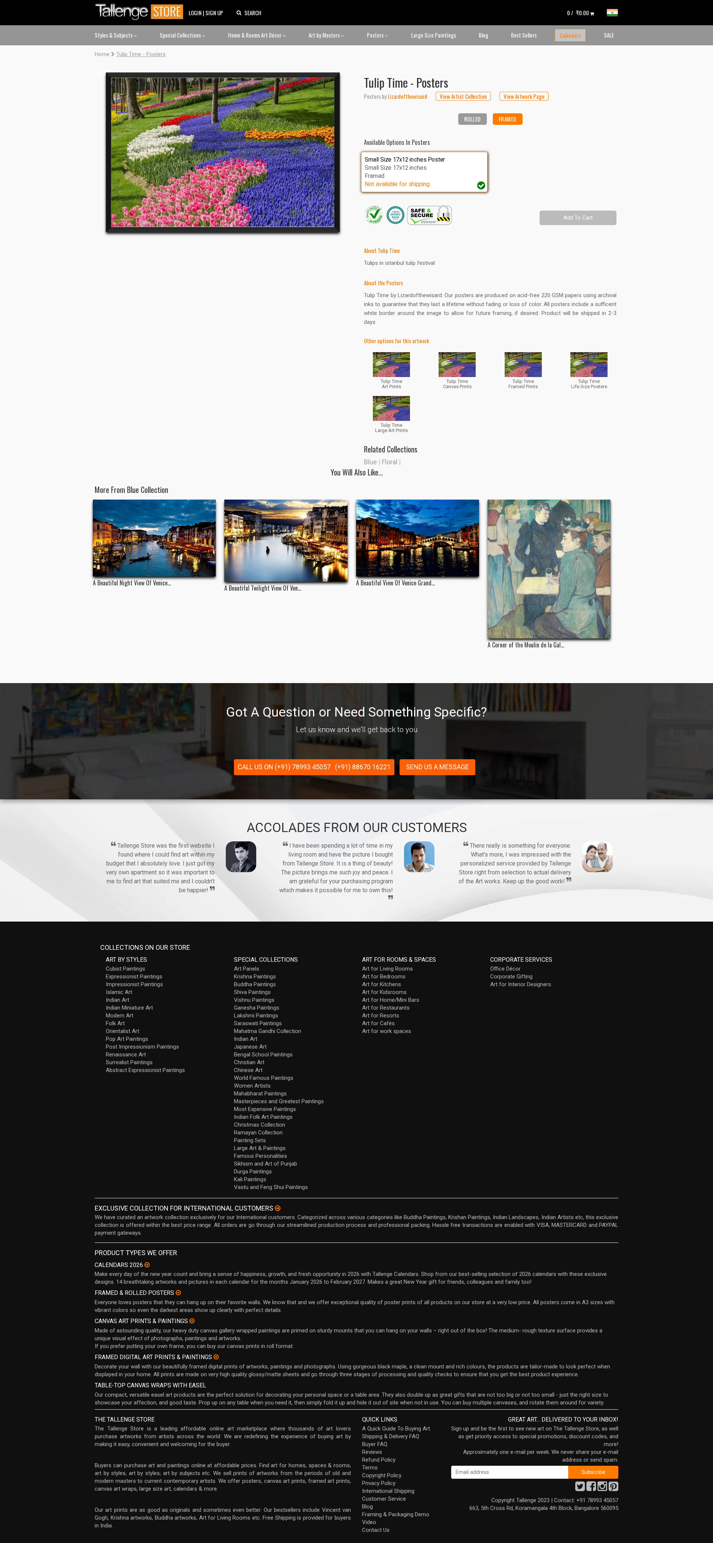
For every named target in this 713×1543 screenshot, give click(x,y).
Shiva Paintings (252, 992)
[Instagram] (602, 1488)
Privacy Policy (378, 1483)
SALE (609, 35)
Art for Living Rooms (387, 968)
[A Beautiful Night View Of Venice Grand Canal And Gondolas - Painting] (154, 538)
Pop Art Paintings (127, 1039)
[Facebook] (591, 1488)
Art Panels (246, 968)
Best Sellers (524, 35)
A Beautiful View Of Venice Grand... (395, 583)
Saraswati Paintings (258, 1023)
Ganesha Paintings (256, 1007)
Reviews (372, 1452)
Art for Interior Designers (520, 984)
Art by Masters (325, 35)
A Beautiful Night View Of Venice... (132, 583)
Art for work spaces (386, 1031)
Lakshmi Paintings (256, 1015)
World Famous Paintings (263, 1078)
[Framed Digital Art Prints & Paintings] (216, 1357)
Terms (370, 1467)
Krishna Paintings (255, 976)
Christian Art (249, 1062)
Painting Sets (250, 1140)
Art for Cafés (378, 1023)
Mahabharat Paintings (260, 1093)
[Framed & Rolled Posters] (178, 1293)
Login (195, 13)
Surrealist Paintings (129, 1062)
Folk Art (115, 1023)
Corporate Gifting (511, 976)
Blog (483, 35)
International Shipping (388, 1491)
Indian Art (117, 1000)
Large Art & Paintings (260, 1148)
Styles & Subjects (114, 35)
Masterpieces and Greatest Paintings (279, 1101)
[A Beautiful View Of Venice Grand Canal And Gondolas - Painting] (417, 538)
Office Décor (505, 968)
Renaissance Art (126, 1054)
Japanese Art (250, 1046)
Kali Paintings (250, 1179)
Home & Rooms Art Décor (255, 35)
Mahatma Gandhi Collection (267, 1031)
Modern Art (119, 1015)
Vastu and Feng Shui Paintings (271, 1187)
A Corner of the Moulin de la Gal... (526, 645)
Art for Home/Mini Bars (390, 1000)
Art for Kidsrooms (384, 992)
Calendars (570, 35)
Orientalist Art (122, 1031)
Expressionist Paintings (134, 976)
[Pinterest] (613, 1488)
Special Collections (181, 35)
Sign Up (214, 13)
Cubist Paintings (125, 968)
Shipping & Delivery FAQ (390, 1436)
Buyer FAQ (374, 1444)
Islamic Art (119, 992)
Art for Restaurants (386, 1007)
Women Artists (252, 1085)
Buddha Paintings (255, 984)
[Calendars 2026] (147, 1265)
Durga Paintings (253, 1171)
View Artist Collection (463, 96)
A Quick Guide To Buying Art (396, 1428)
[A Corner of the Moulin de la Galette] (549, 569)
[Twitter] (580, 1488)
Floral (389, 462)
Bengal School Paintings (263, 1054)
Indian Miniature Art (129, 1007)
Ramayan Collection (258, 1132)
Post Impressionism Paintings (142, 1046)
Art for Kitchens (381, 984)
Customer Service (384, 1498)
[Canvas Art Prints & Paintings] (192, 1321)
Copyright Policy (381, 1475)
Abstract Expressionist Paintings (145, 1070)
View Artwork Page (524, 96)
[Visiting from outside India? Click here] (277, 1208)
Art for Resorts (380, 1015)
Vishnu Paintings (254, 1000)
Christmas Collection (259, 1124)
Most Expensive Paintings (265, 1109)
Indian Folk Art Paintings (263, 1117)
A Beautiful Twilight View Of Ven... (262, 588)
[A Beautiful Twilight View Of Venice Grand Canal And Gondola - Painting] (285, 541)
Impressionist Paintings (134, 984)
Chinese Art (248, 1070)
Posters (376, 35)
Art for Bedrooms (384, 976)
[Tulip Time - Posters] (223, 152)
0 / (578, 13)
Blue (370, 462)
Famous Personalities (260, 1156)
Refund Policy (378, 1459)
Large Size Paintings (433, 35)
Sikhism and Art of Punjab (265, 1163)
